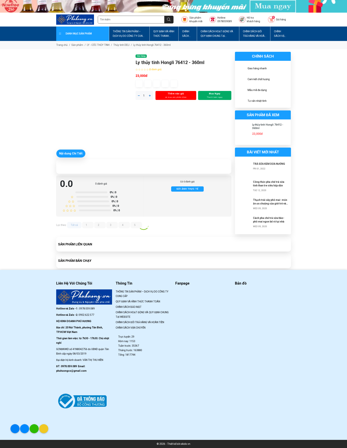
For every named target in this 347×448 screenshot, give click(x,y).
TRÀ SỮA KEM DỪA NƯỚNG (269, 163)
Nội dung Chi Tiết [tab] (71, 153)
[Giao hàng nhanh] (241, 68)
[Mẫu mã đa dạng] (241, 90)
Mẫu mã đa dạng (257, 90)
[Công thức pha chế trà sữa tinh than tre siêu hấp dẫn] (244, 187)
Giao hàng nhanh (257, 68)
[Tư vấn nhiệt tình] (241, 101)
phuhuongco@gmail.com (71, 370)
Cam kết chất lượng (259, 79)
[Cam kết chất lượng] (241, 79)
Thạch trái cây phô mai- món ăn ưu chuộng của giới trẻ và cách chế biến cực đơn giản (270, 203)
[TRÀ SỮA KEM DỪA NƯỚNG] (244, 169)
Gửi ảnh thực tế (187, 189)
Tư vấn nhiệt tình (257, 100)
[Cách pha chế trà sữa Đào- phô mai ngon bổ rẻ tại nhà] (244, 223)
